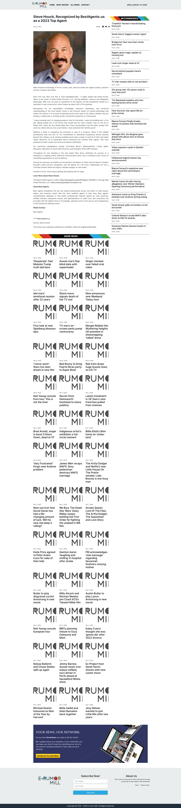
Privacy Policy (145, 785)
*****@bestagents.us (41, 219)
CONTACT (85, 5)
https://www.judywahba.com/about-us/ (66, 182)
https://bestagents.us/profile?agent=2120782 (78, 180)
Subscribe (90, 793)
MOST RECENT (62, 5)
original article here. (88, 227)
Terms (137, 785)
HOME (52, 5)
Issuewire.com (72, 97)
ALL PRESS (75, 5)
